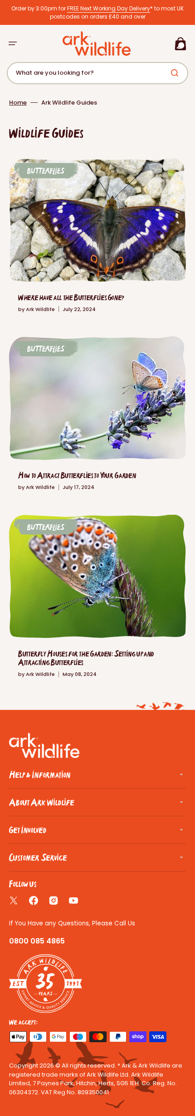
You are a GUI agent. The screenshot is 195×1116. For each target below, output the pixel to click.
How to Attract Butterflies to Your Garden (77, 475)
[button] (13, 43)
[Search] (176, 73)
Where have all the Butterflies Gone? (71, 297)
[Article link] (97, 240)
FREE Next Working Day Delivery (108, 8)
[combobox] (97, 73)
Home (18, 102)
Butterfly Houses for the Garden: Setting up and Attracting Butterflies (86, 658)
